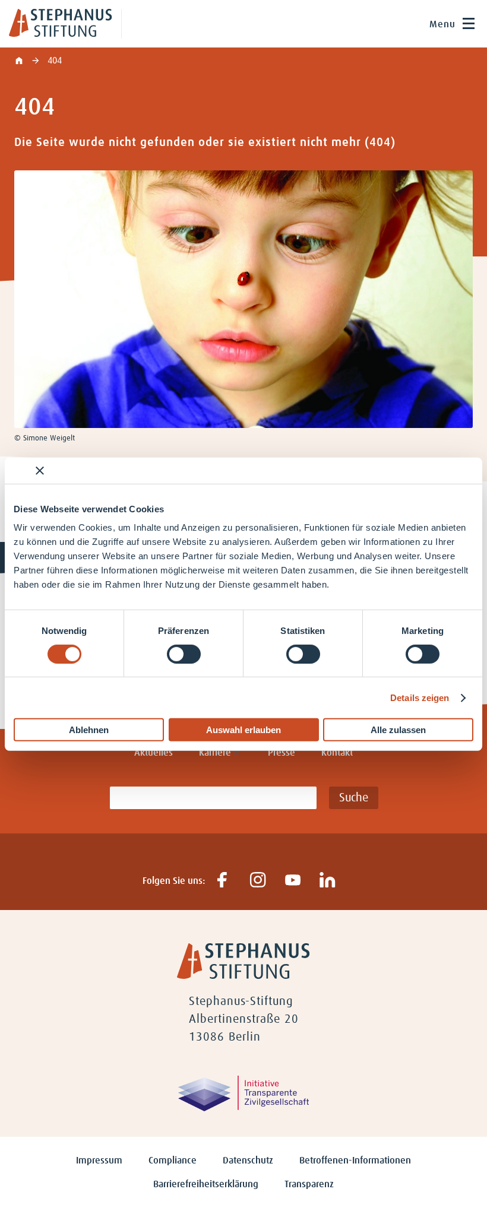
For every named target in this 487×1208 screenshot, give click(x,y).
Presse (281, 752)
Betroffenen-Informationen (355, 1160)
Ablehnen (89, 730)
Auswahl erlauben (243, 730)
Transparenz (309, 1184)
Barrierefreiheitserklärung (205, 1184)
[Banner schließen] (40, 470)
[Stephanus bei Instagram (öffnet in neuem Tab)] (257, 880)
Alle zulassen (398, 730)
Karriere (215, 752)
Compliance (172, 1160)
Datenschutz (248, 1160)
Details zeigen (419, 698)
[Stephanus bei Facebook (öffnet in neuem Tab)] (222, 880)
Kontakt (337, 752)
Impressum (99, 1160)
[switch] (184, 654)
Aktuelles (153, 752)
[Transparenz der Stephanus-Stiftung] (243, 1108)
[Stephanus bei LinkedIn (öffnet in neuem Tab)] (327, 880)
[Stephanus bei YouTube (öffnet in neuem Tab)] (292, 880)
